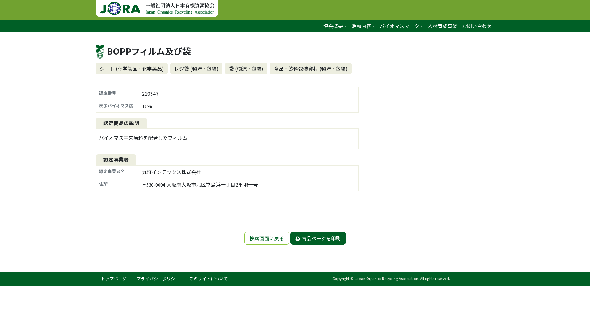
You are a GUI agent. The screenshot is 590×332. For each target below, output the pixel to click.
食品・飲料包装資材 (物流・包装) (311, 68)
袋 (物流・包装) (246, 68)
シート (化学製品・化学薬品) (132, 68)
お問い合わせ (477, 26)
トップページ (114, 278)
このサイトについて (208, 278)
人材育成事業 (442, 26)
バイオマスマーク (399, 26)
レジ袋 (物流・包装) (196, 68)
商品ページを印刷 (320, 238)
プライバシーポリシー (157, 278)
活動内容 (361, 26)
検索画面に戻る (267, 238)
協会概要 (333, 26)
